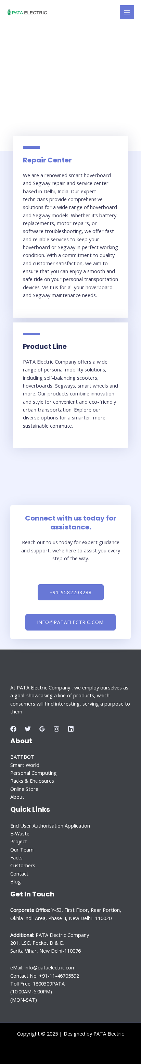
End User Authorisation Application (50, 825)
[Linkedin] (71, 729)
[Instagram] (56, 729)
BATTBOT (22, 756)
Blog (15, 881)
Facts (16, 857)
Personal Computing (33, 772)
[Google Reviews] (42, 729)
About (17, 796)
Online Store (24, 788)
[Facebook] (13, 729)
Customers (22, 865)
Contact (19, 873)
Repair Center (47, 160)
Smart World (24, 764)
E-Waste (19, 833)
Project (18, 841)
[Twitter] (28, 729)
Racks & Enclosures (32, 780)
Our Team (22, 849)
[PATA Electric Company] (27, 12)
